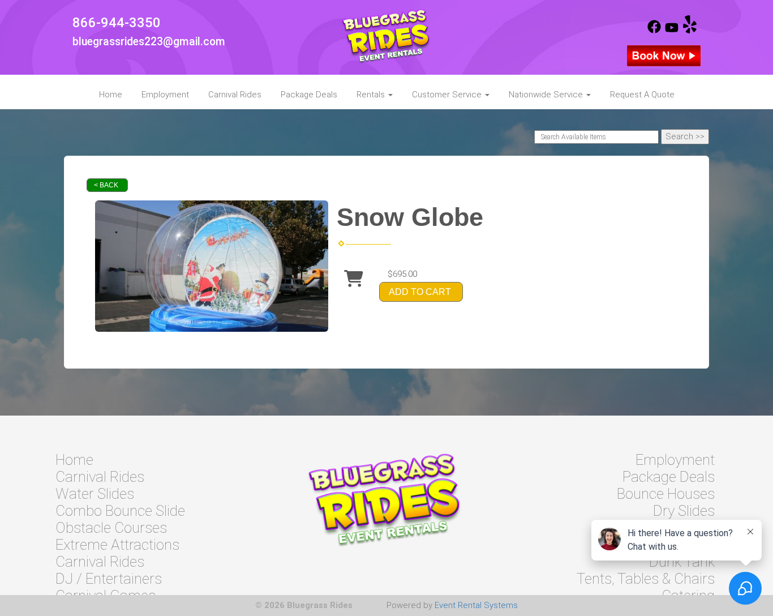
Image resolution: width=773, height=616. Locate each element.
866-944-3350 (116, 23)
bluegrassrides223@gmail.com (148, 41)
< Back (106, 185)
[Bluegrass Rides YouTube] (671, 30)
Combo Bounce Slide (120, 510)
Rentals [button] (372, 94)
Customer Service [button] (448, 94)
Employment (165, 94)
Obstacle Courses (111, 527)
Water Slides (94, 493)
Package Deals (309, 94)
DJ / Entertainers (108, 578)
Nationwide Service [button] (547, 94)
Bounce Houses (666, 493)
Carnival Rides (234, 94)
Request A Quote (642, 94)
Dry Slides (684, 510)
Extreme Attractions (117, 544)
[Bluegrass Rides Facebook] (654, 30)
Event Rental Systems (476, 605)
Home (110, 94)
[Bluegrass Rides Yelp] (690, 30)
